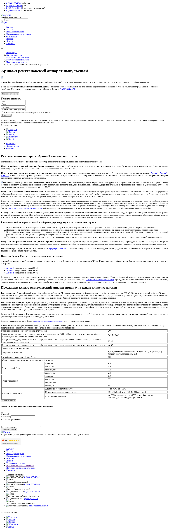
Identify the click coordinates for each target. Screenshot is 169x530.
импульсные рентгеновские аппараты (25, 208)
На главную (11, 52)
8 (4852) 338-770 (13, 10)
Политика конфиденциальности (20, 468)
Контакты (10, 43)
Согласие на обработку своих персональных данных (28, 112)
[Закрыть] (2, 97)
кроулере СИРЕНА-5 (59, 248)
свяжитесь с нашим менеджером (48, 321)
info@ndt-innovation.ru (38, 506)
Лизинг (9, 41)
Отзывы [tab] (10, 148)
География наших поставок (18, 34)
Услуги (9, 29)
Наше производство (15, 32)
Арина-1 (154, 173)
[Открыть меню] (2, 48)
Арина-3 (163, 173)
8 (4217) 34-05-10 (14, 8)
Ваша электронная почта (12, 419)
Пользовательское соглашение (20, 465)
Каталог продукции (15, 55)
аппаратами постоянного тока (100, 279)
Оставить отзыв (8, 401)
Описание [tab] (10, 143)
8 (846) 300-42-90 (14, 5)
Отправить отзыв (9, 430)
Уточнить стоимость (10, 94)
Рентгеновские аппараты (17, 60)
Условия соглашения (15, 463)
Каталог (10, 27)
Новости (10, 39)
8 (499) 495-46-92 (14, 3)
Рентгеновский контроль (17, 57)
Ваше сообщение (8, 427)
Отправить (6, 115)
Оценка (4, 414)
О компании (11, 36)
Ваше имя (5, 417)
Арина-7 (5, 175)
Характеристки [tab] (13, 146)
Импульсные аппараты (16, 62)
